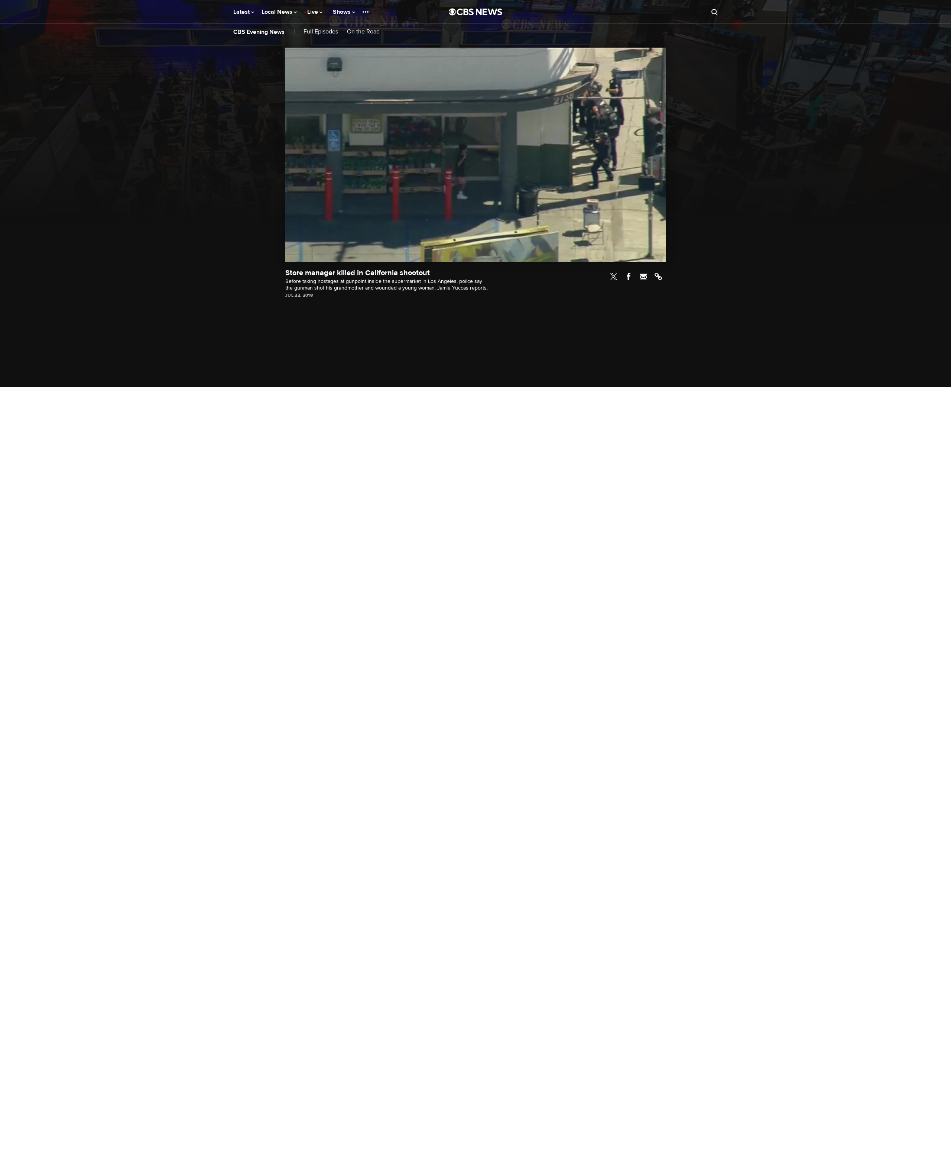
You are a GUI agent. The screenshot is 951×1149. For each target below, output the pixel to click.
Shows (342, 12)
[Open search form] (714, 12)
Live (313, 12)
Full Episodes (321, 31)
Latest (242, 12)
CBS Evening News (259, 32)
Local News (278, 12)
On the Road (363, 31)
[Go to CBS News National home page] (475, 12)
